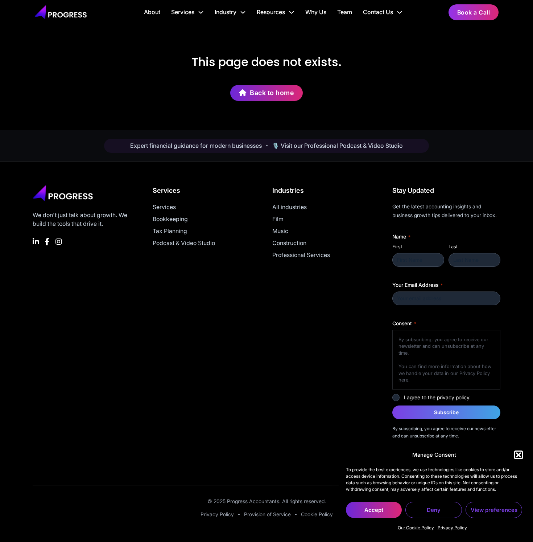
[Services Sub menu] (201, 12)
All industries (289, 207)
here (403, 380)
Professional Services (301, 254)
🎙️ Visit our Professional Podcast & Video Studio (337, 145)
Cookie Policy (317, 514)
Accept (373, 509)
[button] (518, 455)
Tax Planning (170, 231)
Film (278, 219)
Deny (434, 509)
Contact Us (378, 12)
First (397, 246)
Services (182, 12)
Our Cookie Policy (416, 527)
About (152, 12)
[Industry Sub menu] (243, 12)
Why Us (315, 12)
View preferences (494, 509)
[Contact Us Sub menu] (399, 12)
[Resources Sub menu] (291, 12)
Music (280, 231)
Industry (225, 12)
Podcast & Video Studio (184, 242)
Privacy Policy (452, 527)
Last (453, 246)
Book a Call (473, 12)
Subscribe (446, 412)
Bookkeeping (170, 219)
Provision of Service (267, 514)
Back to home (272, 93)
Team (344, 12)
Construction (289, 242)
